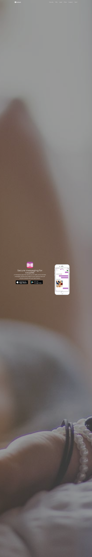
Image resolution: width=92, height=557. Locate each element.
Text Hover (22, 282)
